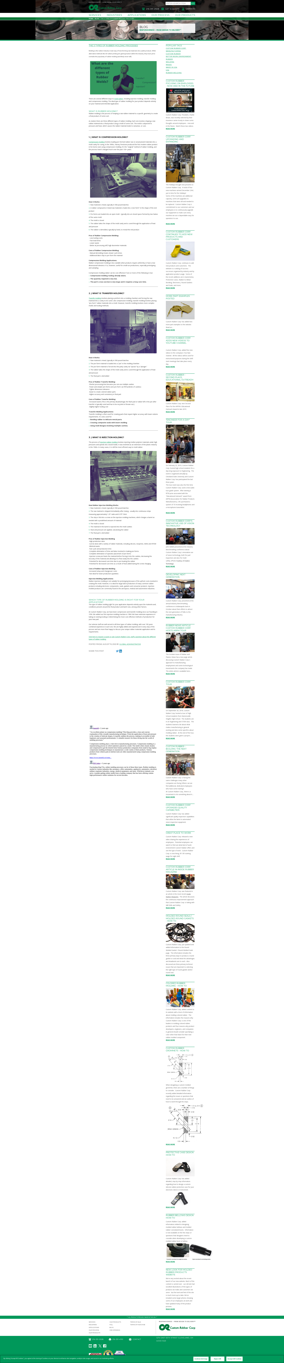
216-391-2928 (152, 9)
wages (169, 65)
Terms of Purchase (137, 1324)
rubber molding (174, 73)
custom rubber (173, 54)
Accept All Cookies (234, 1359)
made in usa (171, 67)
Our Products (185, 15)
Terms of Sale (135, 1322)
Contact (137, 1339)
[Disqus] (123, 692)
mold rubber (118, 99)
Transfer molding (95, 298)
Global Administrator (130, 644)
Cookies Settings (200, 1359)
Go (193, 3)
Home (91, 19)
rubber (169, 59)
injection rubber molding (108, 442)
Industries (114, 15)
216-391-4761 (117, 1339)
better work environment (178, 56)
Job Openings (114, 1330)
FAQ (110, 1324)
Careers (190, 9)
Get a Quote (172, 9)
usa (167, 70)
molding (170, 62)
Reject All (217, 1359)
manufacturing (173, 51)
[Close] (280, 1358)
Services (95, 15)
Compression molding (97, 142)
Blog (97, 19)
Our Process (161, 15)
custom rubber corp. (176, 48)
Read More (170, 129)
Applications (137, 15)
